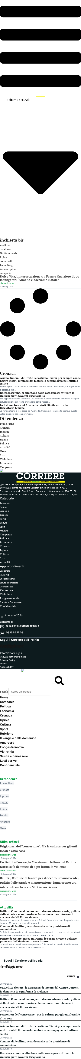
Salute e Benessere (9, 582)
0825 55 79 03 (14, 632)
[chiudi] (78, 977)
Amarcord (7, 742)
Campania (6, 467)
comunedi (6, 261)
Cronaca (5, 427)
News (3, 451)
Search (4, 691)
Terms (3, 663)
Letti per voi (8, 760)
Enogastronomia (7, 578)
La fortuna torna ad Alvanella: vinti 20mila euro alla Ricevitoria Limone (34, 406)
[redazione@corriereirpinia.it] (2, 627)
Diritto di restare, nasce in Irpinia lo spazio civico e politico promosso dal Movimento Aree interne (38, 940)
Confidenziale (6, 586)
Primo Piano (7, 423)
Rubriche (6, 733)
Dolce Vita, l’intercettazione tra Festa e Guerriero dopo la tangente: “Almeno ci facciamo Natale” (39, 278)
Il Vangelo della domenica (18, 738)
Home (4, 697)
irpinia (4, 257)
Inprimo (4, 431)
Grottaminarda (8, 253)
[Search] (59, 679)
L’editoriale (5, 570)
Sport (3, 455)
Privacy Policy (7, 660)
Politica (4, 443)
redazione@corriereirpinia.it (22, 625)
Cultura (4, 435)
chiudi (71, 976)
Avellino (5, 245)
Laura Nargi (6, 265)
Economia (6, 463)
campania (5, 273)
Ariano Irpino (8, 269)
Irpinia (4, 439)
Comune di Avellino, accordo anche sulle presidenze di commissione (35, 927)
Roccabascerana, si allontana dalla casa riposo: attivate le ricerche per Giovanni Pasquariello (37, 394)
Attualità (5, 447)
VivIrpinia (6, 459)
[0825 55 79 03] (2, 634)
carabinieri (6, 249)
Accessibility (7, 667)
